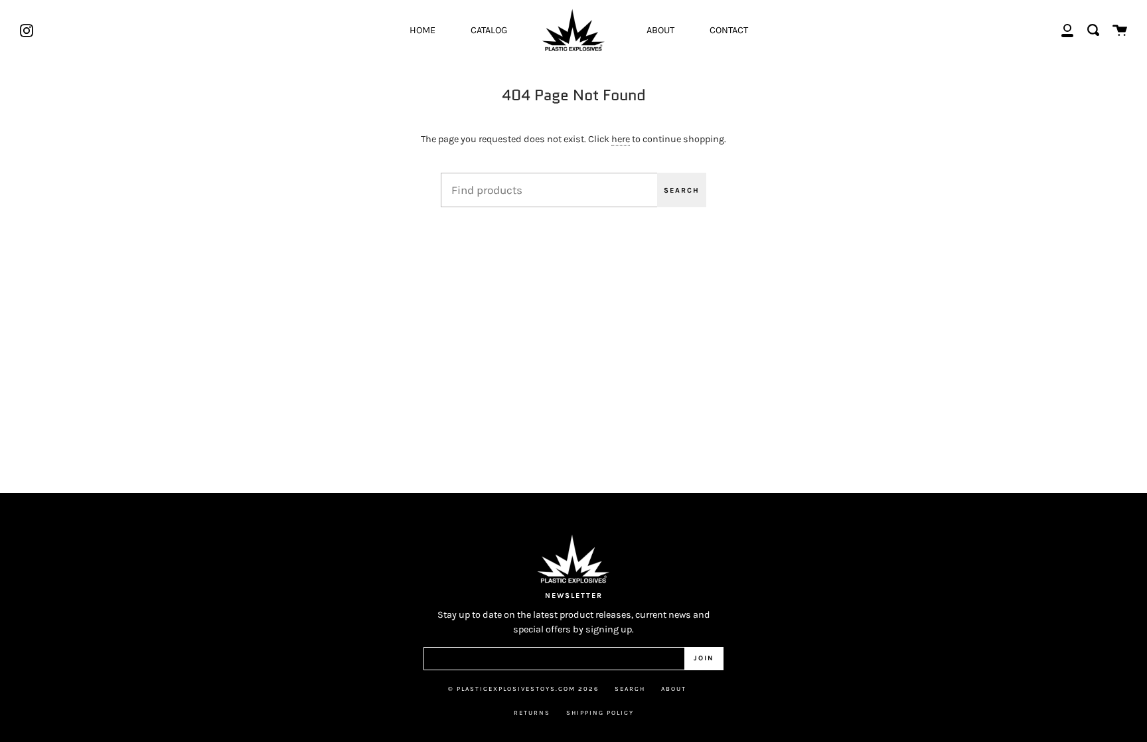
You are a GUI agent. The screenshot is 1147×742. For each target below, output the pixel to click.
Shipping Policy (600, 712)
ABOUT (660, 30)
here (620, 139)
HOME (422, 30)
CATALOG (489, 30)
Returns (532, 712)
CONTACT (729, 30)
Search (682, 190)
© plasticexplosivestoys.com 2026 (523, 688)
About (673, 688)
